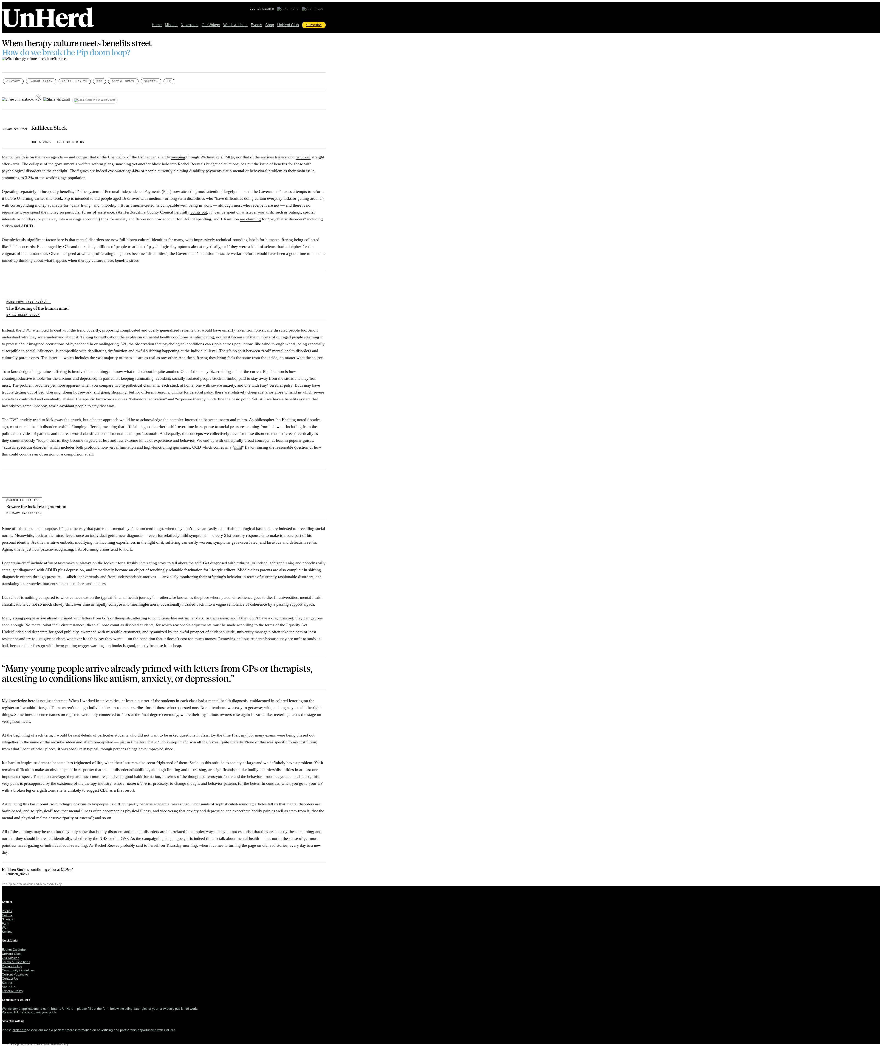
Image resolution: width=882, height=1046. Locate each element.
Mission (171, 25)
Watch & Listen (235, 25)
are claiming (250, 219)
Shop (269, 25)
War (5, 927)
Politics (7, 911)
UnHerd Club (288, 25)
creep (290, 433)
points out (198, 212)
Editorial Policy (12, 991)
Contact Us (10, 978)
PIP (99, 81)
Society (151, 81)
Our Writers (211, 25)
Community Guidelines (18, 970)
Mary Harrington (24, 513)
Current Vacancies (15, 974)
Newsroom (189, 25)
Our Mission (10, 958)
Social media (123, 81)
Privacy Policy (12, 966)
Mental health (75, 81)
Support (7, 982)
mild (238, 447)
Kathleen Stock (49, 127)
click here (19, 1012)
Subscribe (314, 25)
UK (169, 81)
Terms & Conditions (16, 962)
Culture (7, 915)
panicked (303, 157)
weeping (178, 157)
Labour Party (41, 81)
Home (157, 25)
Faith (5, 923)
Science (7, 919)
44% (136, 171)
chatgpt (13, 81)
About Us (8, 987)
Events (256, 25)
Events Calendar (14, 949)
